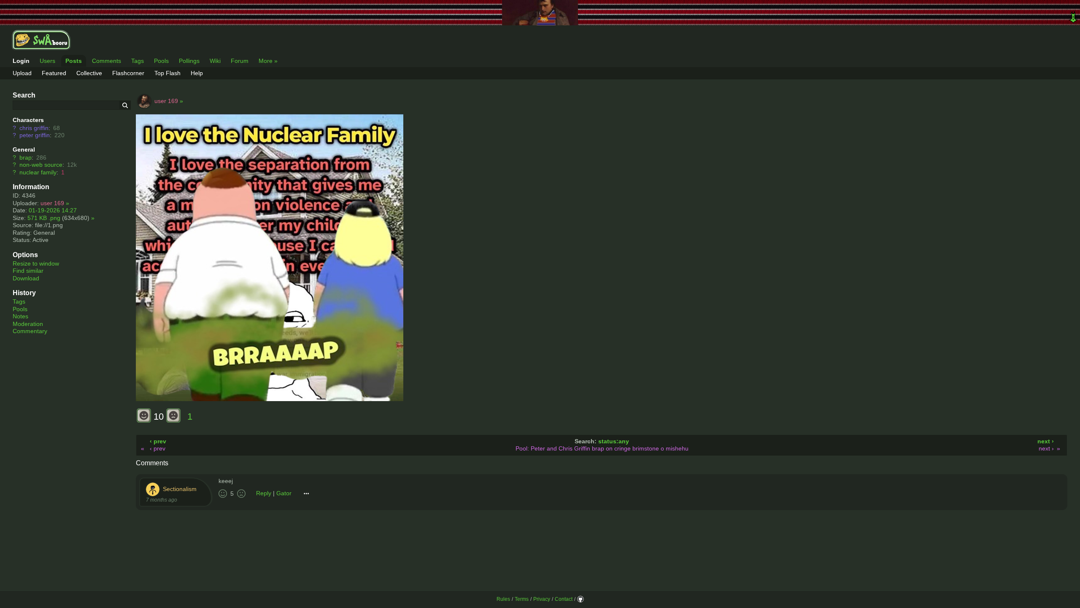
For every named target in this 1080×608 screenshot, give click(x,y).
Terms (522, 599)
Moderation (28, 323)
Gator (284, 493)
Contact (563, 599)
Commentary (30, 331)
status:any (613, 441)
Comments (106, 60)
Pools (161, 60)
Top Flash (167, 73)
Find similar (28, 270)
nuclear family (38, 172)
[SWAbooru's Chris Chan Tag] (540, 12)
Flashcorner (128, 73)
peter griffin (34, 135)
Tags (137, 60)
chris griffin (34, 128)
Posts (73, 60)
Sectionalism (180, 488)
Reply (263, 493)
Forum (239, 60)
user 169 (52, 203)
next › (1045, 441)
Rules (503, 599)
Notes (20, 316)
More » (268, 60)
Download (26, 278)
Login (21, 60)
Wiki (215, 60)
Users (47, 60)
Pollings (189, 60)
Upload (22, 73)
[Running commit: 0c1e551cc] (580, 599)
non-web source (40, 164)
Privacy (541, 599)
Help (197, 73)
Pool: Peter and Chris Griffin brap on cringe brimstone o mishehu (602, 448)
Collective (89, 73)
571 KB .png (43, 217)
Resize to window (36, 263)
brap (25, 157)
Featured (54, 73)
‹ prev (158, 441)
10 (159, 416)
